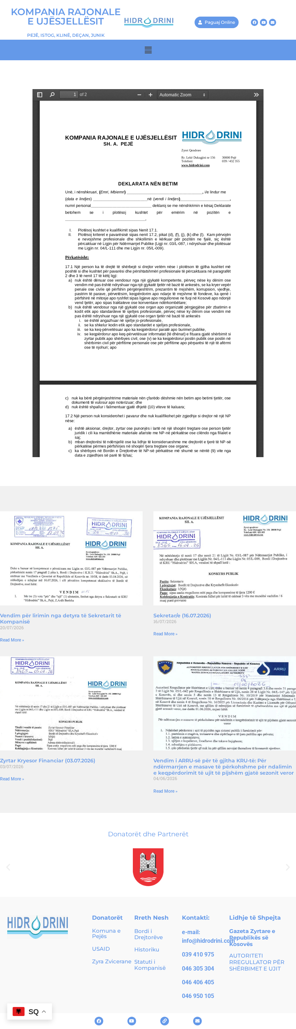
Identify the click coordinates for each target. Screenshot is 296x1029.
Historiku (146, 949)
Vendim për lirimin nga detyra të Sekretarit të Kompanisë (60, 618)
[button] (148, 50)
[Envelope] (272, 22)
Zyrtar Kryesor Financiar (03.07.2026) (47, 760)
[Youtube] (263, 22)
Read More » (12, 640)
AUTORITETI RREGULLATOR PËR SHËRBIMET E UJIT (256, 962)
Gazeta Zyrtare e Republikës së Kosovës (252, 937)
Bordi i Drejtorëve (148, 934)
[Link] (164, 1021)
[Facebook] (254, 22)
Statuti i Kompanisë (150, 964)
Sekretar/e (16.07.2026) (182, 615)
